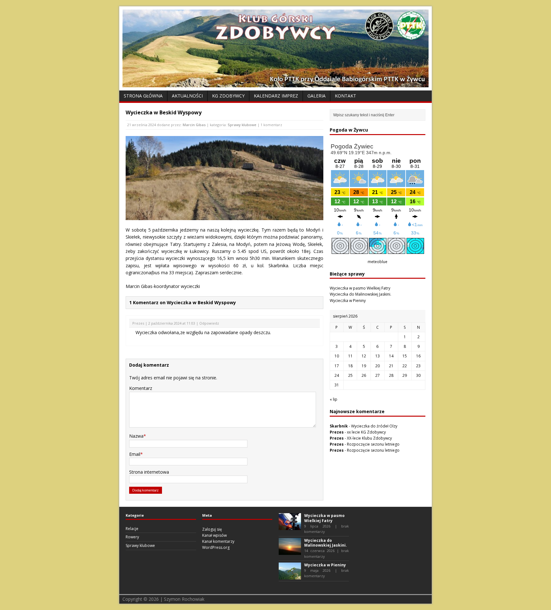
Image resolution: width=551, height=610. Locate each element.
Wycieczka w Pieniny (348, 300)
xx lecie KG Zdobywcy (366, 432)
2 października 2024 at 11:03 (171, 323)
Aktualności (187, 96)
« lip (333, 399)
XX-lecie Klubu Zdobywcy (369, 438)
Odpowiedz (209, 323)
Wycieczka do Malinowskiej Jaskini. (360, 294)
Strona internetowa (149, 472)
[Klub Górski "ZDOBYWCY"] (275, 84)
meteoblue (377, 261)
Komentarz (140, 388)
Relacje (132, 528)
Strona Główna (143, 96)
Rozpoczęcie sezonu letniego (373, 444)
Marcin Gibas (194, 124)
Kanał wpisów (214, 535)
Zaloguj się (212, 529)
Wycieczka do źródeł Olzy (374, 426)
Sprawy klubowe (242, 124)
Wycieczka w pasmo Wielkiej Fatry (360, 288)
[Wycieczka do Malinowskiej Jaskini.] (290, 552)
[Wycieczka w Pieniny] (290, 576)
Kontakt (345, 96)
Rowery (132, 537)
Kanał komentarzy (218, 541)
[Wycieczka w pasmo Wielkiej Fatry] (290, 527)
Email (134, 454)
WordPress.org (216, 547)
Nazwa (136, 436)
